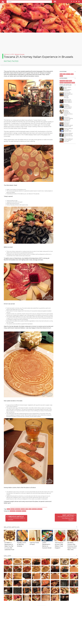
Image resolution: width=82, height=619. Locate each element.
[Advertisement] (41, 42)
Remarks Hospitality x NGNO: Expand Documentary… (68, 106)
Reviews (24, 511)
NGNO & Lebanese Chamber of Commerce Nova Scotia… (68, 113)
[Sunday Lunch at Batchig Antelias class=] (22, 535)
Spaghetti (34, 509)
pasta (30, 509)
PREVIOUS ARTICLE (16, 516)
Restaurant (17, 509)
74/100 (15, 61)
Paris (64, 74)
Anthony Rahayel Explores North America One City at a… (68, 135)
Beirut (61, 74)
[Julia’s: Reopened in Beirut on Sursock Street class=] (47, 535)
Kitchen (73, 82)
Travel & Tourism (67, 82)
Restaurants (12, 511)
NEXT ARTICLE (68, 515)
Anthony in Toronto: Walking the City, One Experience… (68, 119)
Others (61, 76)
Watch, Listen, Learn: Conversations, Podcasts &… (67, 89)
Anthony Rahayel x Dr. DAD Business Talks (68, 130)
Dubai (72, 74)
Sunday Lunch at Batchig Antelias (21, 544)
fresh (27, 509)
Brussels (22, 509)
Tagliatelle (40, 509)
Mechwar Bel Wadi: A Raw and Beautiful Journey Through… (68, 95)
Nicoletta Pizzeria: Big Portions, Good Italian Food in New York (72, 546)
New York (68, 74)
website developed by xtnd (41, 605)
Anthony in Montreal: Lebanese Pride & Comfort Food (68, 124)
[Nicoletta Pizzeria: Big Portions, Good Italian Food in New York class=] (72, 535)
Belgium (17, 54)
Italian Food (18, 511)
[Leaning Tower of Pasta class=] (34, 535)
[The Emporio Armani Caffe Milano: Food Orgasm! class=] (60, 535)
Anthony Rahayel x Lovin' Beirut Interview (68, 140)
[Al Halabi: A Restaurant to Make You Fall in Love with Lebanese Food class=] (9, 535)
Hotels (67, 80)
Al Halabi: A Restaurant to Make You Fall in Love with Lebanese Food (9, 546)
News (70, 80)
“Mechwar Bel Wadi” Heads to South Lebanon (68, 101)
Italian (8, 509)
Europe (22, 54)
